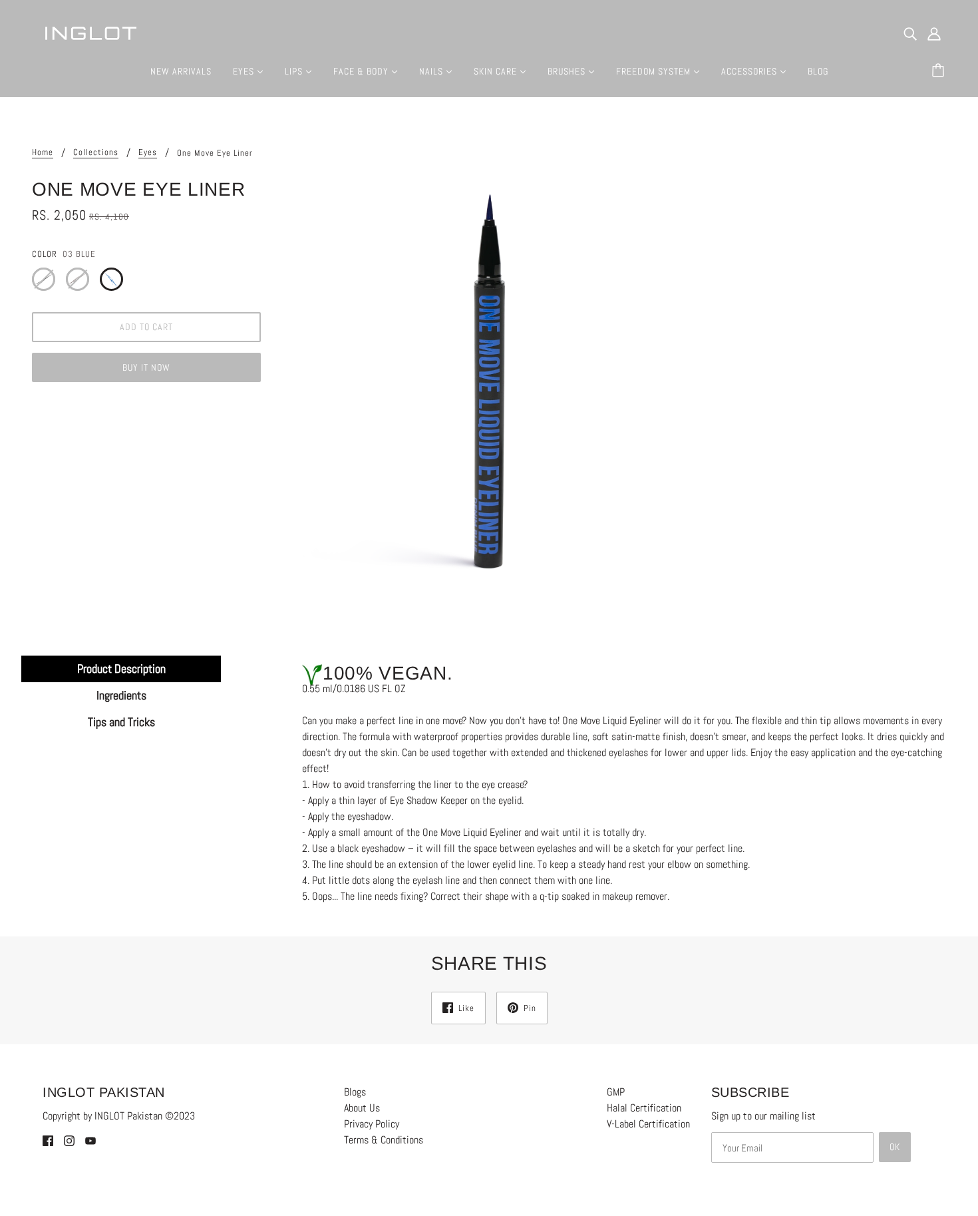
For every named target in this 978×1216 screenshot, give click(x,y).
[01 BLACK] (43, 279)
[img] (910, 33)
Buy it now (146, 367)
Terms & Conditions (383, 1140)
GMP (616, 1092)
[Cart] (940, 71)
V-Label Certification (648, 1124)
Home (42, 153)
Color (44, 254)
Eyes (147, 153)
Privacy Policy (371, 1124)
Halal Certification (644, 1108)
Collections (95, 153)
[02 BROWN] (77, 279)
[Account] (934, 33)
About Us (362, 1108)
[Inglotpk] (90, 32)
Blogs (355, 1092)
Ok (895, 1147)
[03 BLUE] (111, 279)
